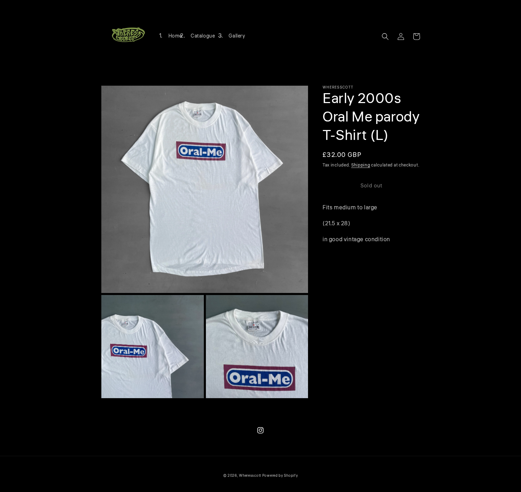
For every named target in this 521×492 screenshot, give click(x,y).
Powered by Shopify (280, 475)
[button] (205, 36)
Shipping (360, 165)
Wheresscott (250, 475)
